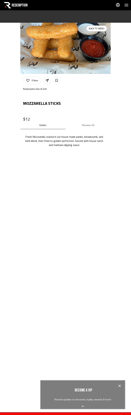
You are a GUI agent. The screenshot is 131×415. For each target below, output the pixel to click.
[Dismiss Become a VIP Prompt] (119, 386)
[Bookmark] (56, 80)
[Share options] (47, 80)
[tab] (43, 125)
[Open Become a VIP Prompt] (83, 406)
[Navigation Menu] (126, 5)
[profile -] (118, 5)
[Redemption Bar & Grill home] (18, 5)
